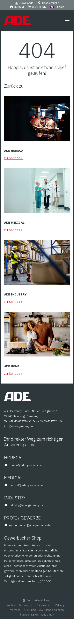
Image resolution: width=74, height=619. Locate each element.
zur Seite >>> (13, 158)
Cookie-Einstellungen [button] (39, 600)
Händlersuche (50, 3)
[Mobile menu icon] (67, 20)
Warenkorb (39, 7)
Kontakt (19, 7)
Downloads (26, 3)
